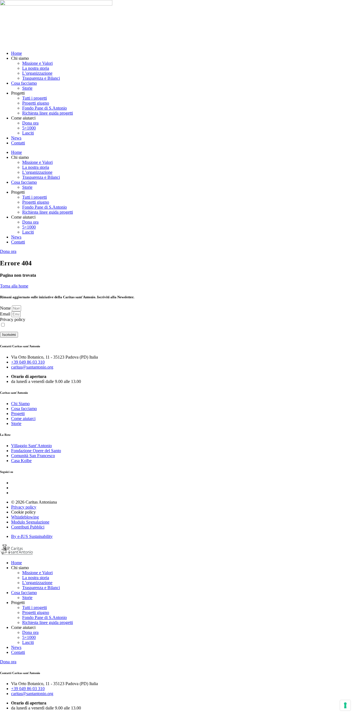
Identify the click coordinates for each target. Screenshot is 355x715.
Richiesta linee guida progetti (47, 113)
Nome (6, 308)
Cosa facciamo (24, 83)
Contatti (18, 143)
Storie (27, 88)
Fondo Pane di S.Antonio (44, 108)
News (16, 138)
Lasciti (28, 133)
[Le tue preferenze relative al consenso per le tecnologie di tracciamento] (345, 705)
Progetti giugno (35, 103)
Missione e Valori (37, 63)
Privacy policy (12, 319)
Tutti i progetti (34, 98)
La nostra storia (35, 68)
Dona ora (30, 123)
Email (5, 314)
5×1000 (29, 128)
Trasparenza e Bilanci (41, 78)
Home (16, 53)
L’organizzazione (37, 73)
